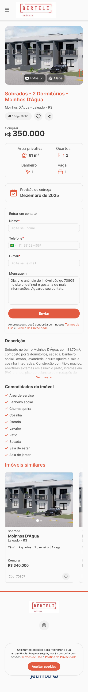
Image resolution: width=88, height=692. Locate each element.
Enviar (44, 313)
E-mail (14, 256)
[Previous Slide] (9, 55)
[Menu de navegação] (7, 10)
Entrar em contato (23, 214)
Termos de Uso (31, 657)
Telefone (16, 238)
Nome (14, 221)
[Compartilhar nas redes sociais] (49, 116)
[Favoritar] (38, 116)
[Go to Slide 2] (41, 520)
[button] (44, 55)
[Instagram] (44, 625)
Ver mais (42, 377)
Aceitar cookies (44, 666)
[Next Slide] (79, 55)
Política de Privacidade (32, 328)
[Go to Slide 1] (37, 520)
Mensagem (18, 273)
